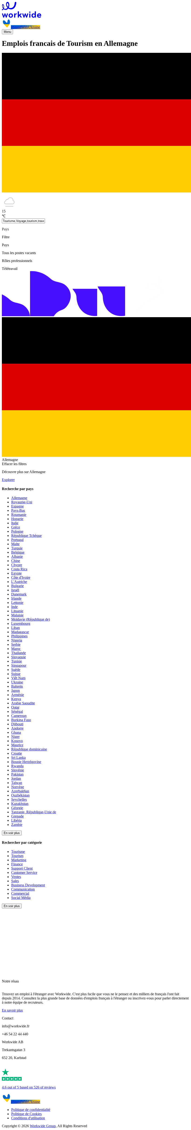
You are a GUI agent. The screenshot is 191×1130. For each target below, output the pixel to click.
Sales (15, 881)
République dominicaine (29, 749)
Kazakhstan (19, 804)
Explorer (8, 480)
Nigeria (16, 640)
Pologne (17, 531)
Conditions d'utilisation (28, 1118)
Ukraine (17, 682)
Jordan (16, 778)
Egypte (16, 573)
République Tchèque (26, 536)
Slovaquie (18, 657)
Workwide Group (43, 1126)
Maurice (17, 745)
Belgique (17, 552)
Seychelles (19, 799)
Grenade (17, 816)
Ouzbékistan (20, 795)
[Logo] (95, 10)
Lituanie (17, 611)
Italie (14, 523)
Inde (14, 607)
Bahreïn (17, 686)
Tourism (17, 856)
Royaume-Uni (21, 502)
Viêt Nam (18, 678)
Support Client (22, 868)
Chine (15, 561)
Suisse (15, 674)
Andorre (17, 728)
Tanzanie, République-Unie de (33, 812)
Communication (23, 889)
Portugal (17, 540)
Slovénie (17, 770)
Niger (15, 737)
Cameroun (19, 716)
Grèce (15, 527)
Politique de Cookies (26, 1114)
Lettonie (17, 603)
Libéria (16, 820)
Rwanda (17, 766)
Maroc (16, 649)
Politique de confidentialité (30, 1110)
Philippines (19, 636)
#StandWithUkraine (25, 27)
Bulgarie (17, 586)
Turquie (17, 548)
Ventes (16, 877)
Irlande (16, 598)
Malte (15, 544)
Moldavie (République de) (30, 619)
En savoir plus (12, 1010)
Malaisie (17, 615)
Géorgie (17, 808)
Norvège (17, 787)
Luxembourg (20, 624)
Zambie (16, 825)
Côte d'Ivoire (20, 577)
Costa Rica (19, 569)
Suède (15, 670)
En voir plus (12, 833)
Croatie (16, 753)
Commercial (20, 893)
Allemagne (19, 498)
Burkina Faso (21, 720)
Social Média (21, 898)
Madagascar (20, 632)
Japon (15, 691)
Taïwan (16, 783)
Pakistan (17, 774)
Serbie (15, 644)
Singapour (18, 665)
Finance (17, 864)
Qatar (15, 707)
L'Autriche (19, 582)
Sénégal (17, 711)
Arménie (17, 695)
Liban (15, 628)
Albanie (17, 556)
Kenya (16, 699)
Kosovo (17, 741)
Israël (15, 590)
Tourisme (18, 852)
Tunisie (16, 661)
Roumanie (18, 515)
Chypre (16, 565)
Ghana (16, 732)
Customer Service (24, 872)
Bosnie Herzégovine (26, 762)
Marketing (18, 860)
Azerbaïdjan (20, 791)
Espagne (17, 506)
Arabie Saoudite (23, 703)
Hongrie (17, 519)
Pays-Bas (18, 510)
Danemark (19, 594)
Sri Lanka (18, 758)
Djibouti (17, 724)
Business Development (28, 885)
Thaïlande (18, 653)
